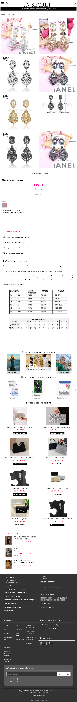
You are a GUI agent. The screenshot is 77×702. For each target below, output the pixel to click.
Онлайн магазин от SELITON (38, 700)
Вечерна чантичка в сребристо (57, 427)
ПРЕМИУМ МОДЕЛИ (48, 607)
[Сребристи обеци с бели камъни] (57, 508)
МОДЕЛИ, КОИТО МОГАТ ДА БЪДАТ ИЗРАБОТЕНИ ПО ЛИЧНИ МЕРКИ (54, 599)
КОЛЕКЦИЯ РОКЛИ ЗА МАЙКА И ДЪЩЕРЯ (20, 600)
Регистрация (19, 629)
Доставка (29, 643)
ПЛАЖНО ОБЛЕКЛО (48, 582)
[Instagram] (46, 632)
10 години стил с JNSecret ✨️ (15, 248)
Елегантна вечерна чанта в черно (20, 458)
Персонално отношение (13, 253)
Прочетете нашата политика (39, 692)
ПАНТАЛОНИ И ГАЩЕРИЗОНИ (15, 592)
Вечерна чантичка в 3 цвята (57, 488)
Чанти (44, 576)
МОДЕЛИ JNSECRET (48, 594)
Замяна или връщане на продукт (7, 653)
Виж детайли (58, 463)
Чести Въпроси (19, 639)
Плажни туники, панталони (50, 591)
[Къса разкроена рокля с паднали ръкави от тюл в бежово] (8, 564)
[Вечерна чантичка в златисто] (19, 416)
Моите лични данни (38, 695)
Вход (16, 625)
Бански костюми (47, 585)
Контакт (6, 633)
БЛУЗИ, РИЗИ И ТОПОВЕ (13, 596)
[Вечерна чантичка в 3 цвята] (57, 477)
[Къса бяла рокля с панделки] (8, 552)
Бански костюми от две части (52, 587)
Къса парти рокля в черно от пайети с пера (25, 538)
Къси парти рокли (11, 585)
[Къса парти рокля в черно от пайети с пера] (8, 540)
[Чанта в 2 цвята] (19, 508)
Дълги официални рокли (12, 580)
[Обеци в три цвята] (19, 36)
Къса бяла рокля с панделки (21, 550)
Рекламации (7, 647)
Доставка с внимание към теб (16, 237)
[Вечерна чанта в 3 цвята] (57, 447)
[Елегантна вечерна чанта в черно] (19, 447)
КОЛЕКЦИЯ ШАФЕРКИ (12, 607)
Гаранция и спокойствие (13, 242)
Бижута (45, 578)
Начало (3, 14)
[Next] (75, 365)
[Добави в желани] (72, 219)
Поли (7, 587)
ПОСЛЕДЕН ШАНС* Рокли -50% (15, 589)
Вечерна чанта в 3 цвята (57, 458)
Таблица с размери (11, 232)
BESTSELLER (45, 603)
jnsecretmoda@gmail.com (55, 625)
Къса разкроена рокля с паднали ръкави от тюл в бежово (25, 562)
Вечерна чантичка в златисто (19, 427)
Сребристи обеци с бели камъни (57, 519)
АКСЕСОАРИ (10, 14)
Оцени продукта (36, 173)
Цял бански (47, 588)
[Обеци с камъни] (19, 477)
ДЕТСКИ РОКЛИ (10, 603)
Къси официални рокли (12, 582)
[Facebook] (42, 632)
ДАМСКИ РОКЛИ (10, 577)
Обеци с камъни (19, 488)
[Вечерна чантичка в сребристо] (57, 416)
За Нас (6, 629)
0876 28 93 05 (53, 629)
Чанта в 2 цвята (19, 519)
